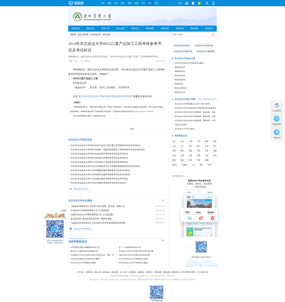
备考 (116, 3)
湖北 (215, 141)
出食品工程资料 (180, 125)
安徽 (190, 151)
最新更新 (175, 272)
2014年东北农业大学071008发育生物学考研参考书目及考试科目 (100, 174)
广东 (198, 141)
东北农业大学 (95, 34)
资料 (156, 3)
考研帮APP (213, 3)
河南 (198, 151)
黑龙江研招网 (83, 34)
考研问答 (165, 28)
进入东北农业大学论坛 (208, 99)
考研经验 (179, 28)
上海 (190, 141)
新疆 (174, 160)
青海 (190, 160)
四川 (198, 146)
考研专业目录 (179, 76)
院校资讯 (90, 28)
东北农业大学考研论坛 (82, 229)
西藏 (206, 160)
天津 (206, 146)
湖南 (174, 151)
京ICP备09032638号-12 (160, 279)
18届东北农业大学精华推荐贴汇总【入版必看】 (92, 214)
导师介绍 (105, 28)
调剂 (129, 3)
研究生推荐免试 (180, 88)
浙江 (215, 146)
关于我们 (80, 272)
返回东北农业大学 (81, 189)
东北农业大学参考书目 (204, 45)
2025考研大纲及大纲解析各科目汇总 (85, 247)
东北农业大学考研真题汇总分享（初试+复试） (192, 104)
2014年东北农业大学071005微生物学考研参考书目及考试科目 (99, 178)
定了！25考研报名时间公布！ (130, 247)
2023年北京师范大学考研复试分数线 (85, 259)
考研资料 (194, 28)
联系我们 (149, 272)
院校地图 (166, 272)
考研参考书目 (179, 71)
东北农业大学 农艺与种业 (184, 129)
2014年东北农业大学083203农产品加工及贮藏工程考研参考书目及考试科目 (106, 145)
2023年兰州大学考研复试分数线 (83, 263)
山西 (182, 155)
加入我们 (123, 272)
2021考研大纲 (202, 272)
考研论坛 (209, 28)
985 (201, 165)
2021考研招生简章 (187, 272)
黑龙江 (175, 165)
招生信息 (120, 28)
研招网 (73, 34)
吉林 (206, 151)
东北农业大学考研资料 (206, 51)
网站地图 (158, 272)
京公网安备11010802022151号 (182, 279)
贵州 (215, 155)
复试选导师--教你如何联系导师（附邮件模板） (92, 218)
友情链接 (132, 272)
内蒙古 (184, 165)
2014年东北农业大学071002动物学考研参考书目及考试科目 (98, 183)
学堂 (136, 3)
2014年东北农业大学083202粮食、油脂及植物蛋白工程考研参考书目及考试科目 (108, 149)
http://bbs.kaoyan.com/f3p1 (143, 111)
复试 (123, 3)
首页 (102, 3)
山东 (174, 146)
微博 (187, 3)
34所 (209, 165)
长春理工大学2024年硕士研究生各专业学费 (136, 251)
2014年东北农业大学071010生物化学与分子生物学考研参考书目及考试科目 (106, 166)
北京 (174, 141)
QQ (193, 3)
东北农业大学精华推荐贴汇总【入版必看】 (90, 210)
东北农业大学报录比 (182, 45)
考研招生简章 (179, 67)
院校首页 (76, 28)
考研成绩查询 (179, 80)
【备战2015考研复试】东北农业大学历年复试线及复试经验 (98, 223)
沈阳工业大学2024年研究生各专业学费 (134, 255)
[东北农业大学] (91, 18)
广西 (206, 155)
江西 (190, 155)
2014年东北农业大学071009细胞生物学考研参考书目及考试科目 (100, 170)
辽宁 (182, 146)
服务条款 (106, 272)
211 (193, 165)
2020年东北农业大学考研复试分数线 (189, 63)
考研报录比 (178, 84)
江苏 (182, 141)
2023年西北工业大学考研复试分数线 (133, 263)
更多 (163, 200)
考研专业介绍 (179, 92)
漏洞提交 (140, 272)
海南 (182, 160)
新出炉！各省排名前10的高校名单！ (85, 251)
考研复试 (135, 28)
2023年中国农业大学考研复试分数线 (133, 259)
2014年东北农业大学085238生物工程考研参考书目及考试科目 (99, 158)
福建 (215, 151)
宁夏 (198, 160)
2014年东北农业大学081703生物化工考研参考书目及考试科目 (99, 162)
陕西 (206, 141)
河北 (190, 146)
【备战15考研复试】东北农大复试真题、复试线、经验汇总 (98, 206)
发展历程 (89, 272)
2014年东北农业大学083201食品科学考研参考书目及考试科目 (99, 153)
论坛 (143, 3)
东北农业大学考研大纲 (183, 51)
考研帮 (83, 3)
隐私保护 (115, 272)
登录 (180, 3)
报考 (109, 3)
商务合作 (97, 272)
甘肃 (198, 155)
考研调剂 (150, 28)
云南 (174, 155)
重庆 (182, 151)
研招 (150, 3)
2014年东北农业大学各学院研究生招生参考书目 (105, 96)
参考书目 (106, 34)
